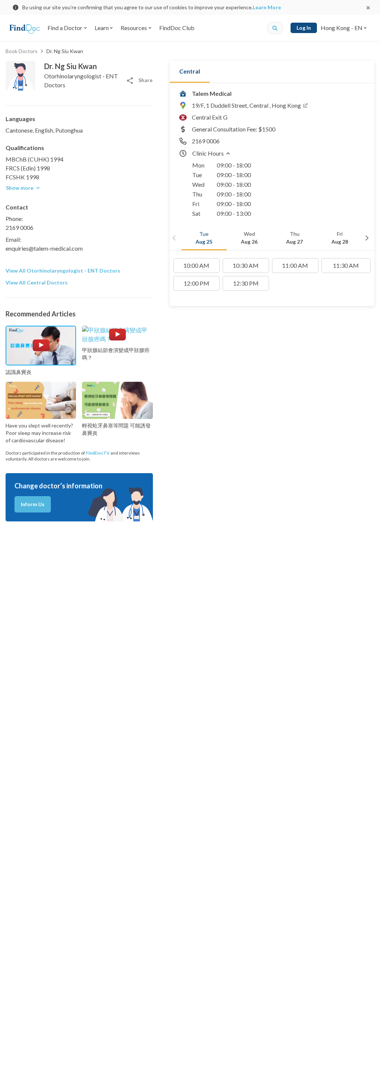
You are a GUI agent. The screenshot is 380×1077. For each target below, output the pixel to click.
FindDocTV (98, 453)
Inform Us (33, 504)
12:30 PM (246, 283)
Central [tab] (189, 71)
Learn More (267, 7)
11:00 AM (295, 265)
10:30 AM (246, 265)
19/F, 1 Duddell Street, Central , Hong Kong (246, 105)
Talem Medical (212, 93)
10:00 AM (196, 265)
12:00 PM (196, 283)
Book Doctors (21, 51)
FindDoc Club (176, 27)
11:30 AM (346, 265)
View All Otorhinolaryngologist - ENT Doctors (63, 270)
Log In (304, 28)
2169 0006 (19, 227)
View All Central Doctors (37, 282)
